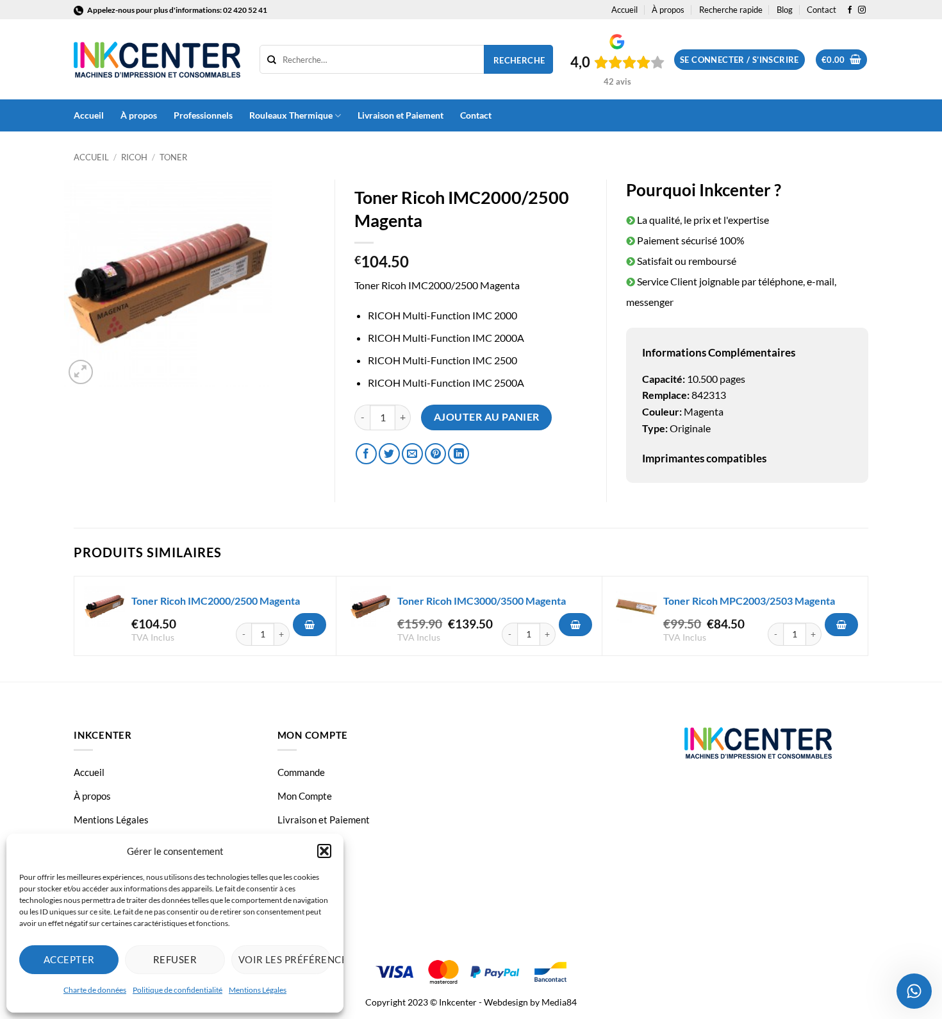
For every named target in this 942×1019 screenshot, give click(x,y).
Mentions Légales (257, 990)
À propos (668, 9)
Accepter (69, 959)
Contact (821, 9)
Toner (173, 157)
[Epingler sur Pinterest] (435, 453)
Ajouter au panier (487, 417)
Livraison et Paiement (400, 115)
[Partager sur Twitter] (389, 453)
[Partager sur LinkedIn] (458, 453)
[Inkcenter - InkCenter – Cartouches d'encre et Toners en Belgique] (157, 59)
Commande (301, 772)
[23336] (575, 624)
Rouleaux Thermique (291, 115)
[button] (324, 851)
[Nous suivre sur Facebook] (850, 10)
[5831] (841, 624)
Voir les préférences (284, 959)
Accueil (624, 9)
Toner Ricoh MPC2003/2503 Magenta (749, 600)
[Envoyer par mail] (412, 453)
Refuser (175, 959)
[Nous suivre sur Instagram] (862, 10)
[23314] (309, 624)
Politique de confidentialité (177, 990)
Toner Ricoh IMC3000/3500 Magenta (481, 600)
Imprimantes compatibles (704, 458)
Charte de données (94, 990)
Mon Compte (304, 796)
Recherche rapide (731, 9)
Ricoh (134, 157)
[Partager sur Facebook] (366, 453)
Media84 (559, 1002)
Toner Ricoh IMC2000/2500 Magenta (215, 600)
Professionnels (203, 115)
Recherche (519, 60)
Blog (785, 9)
